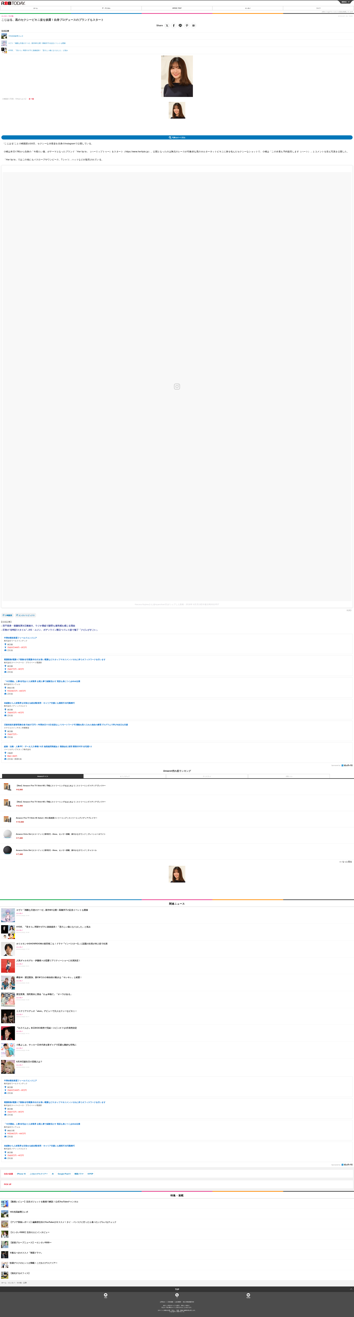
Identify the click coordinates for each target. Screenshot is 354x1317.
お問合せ (162, 1301)
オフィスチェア (125, 776)
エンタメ (248, 8)
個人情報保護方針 (188, 1301)
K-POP (90, 1173)
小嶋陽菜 (8, 615)
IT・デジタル (106, 8)
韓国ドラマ (79, 1173)
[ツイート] (167, 25)
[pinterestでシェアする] (187, 25)
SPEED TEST (177, 8)
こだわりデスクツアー (39, 1173)
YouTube (248, 1297)
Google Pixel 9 (64, 1173)
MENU (344, 2)
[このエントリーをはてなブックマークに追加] (193, 25)
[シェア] (173, 25)
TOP (177, 1289)
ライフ (318, 8)
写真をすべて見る (178, 137)
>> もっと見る (345, 861)
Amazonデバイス (42, 776)
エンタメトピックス (27, 615)
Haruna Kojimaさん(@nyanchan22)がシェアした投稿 (159, 604)
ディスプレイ (207, 776)
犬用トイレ (289, 776)
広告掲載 (170, 1301)
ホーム (35, 8)
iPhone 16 (21, 1173)
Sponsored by (335, 765)
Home (105, 1297)
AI (53, 1173)
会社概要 (178, 1301)
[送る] (180, 25)
